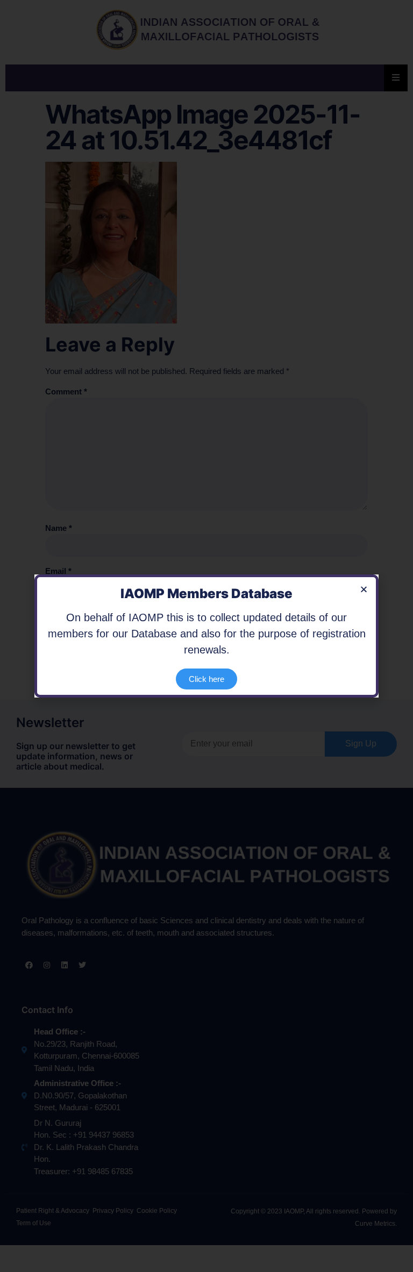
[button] (364, 589)
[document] (206, 636)
